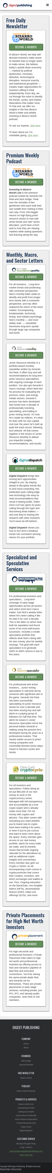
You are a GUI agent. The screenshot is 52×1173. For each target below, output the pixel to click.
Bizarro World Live (26, 1104)
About (26, 1048)
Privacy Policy (5, 1169)
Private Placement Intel (26, 1123)
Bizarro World (26, 1078)
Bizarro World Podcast (26, 1091)
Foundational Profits (26, 1108)
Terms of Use (16, 1169)
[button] (47, 4)
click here (35, 125)
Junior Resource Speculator (26, 1119)
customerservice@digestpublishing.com (26, 1151)
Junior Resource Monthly (26, 1115)
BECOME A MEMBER (26, 47)
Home (26, 1044)
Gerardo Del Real (26, 1065)
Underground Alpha (26, 1112)
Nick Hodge (26, 1061)
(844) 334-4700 (26, 1155)
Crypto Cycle (26, 1127)
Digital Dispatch (26, 1130)
